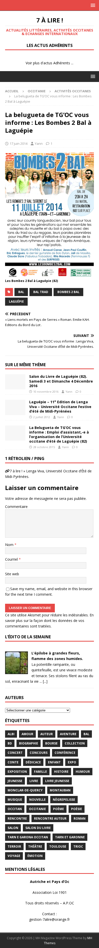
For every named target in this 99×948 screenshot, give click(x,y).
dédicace (33, 762)
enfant (54, 762)
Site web (12, 573)
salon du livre (38, 828)
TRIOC (78, 846)
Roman (80, 818)
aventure (68, 734)
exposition (17, 771)
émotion (35, 856)
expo (72, 762)
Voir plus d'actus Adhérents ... (49, 63)
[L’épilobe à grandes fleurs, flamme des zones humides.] (16, 671)
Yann (39, 143)
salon (13, 828)
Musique (15, 799)
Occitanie (36, 91)
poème (58, 809)
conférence (65, 753)
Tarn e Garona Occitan (28, 837)
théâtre (35, 846)
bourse (51, 743)
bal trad (40, 292)
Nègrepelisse (64, 799)
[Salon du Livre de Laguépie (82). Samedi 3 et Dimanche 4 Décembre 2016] (15, 381)
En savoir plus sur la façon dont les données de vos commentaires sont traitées (49, 621)
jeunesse (15, 781)
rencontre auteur (50, 818)
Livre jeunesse (57, 781)
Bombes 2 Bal (68, 292)
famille (40, 771)
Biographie (28, 743)
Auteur (46, 734)
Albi (11, 734)
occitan (15, 809)
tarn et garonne (70, 837)
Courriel (12, 559)
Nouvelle (37, 799)
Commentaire (16, 506)
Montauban (60, 790)
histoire (61, 771)
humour (83, 771)
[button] (92, 5)
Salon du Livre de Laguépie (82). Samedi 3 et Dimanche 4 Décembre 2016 (61, 381)
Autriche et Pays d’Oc (49, 881)
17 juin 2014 (18, 143)
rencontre (17, 818)
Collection (75, 743)
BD (10, 743)
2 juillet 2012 (41, 417)
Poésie (76, 809)
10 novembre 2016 (45, 391)
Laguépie (16, 301)
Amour (27, 734)
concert (15, 753)
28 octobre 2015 (44, 447)
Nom (9, 544)
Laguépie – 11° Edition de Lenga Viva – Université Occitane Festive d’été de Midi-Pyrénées (60, 406)
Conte (13, 762)
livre (33, 781)
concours (38, 753)
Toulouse (57, 846)
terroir (14, 846)
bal (21, 292)
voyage (14, 856)
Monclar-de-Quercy (25, 790)
